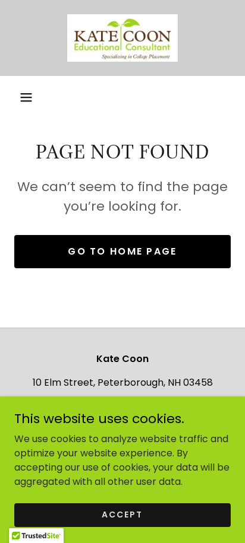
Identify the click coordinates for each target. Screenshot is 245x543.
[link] (122, 38)
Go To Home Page (122, 251)
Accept (122, 514)
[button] (26, 97)
